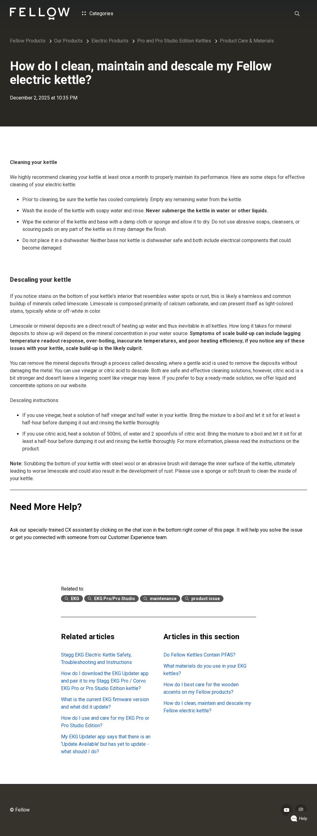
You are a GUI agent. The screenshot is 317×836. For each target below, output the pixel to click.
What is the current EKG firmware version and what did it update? (105, 703)
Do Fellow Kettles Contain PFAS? (199, 655)
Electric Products (109, 41)
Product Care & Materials (247, 41)
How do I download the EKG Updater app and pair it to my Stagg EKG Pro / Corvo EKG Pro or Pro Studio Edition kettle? (105, 680)
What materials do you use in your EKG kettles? (204, 669)
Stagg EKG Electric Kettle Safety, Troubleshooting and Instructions (96, 658)
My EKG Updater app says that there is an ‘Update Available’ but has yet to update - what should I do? (105, 744)
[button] (297, 13)
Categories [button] (100, 13)
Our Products (68, 41)
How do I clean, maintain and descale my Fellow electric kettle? (207, 707)
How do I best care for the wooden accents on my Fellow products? (201, 688)
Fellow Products (28, 41)
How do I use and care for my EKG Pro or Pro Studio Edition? (105, 721)
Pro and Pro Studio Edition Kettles (174, 41)
